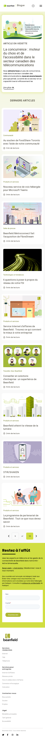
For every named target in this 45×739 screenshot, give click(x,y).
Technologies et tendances (13, 275)
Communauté (8, 135)
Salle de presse (9, 228)
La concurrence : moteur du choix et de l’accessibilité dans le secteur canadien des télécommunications (21, 57)
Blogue (21, 5)
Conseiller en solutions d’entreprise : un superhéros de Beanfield (19, 379)
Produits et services (11, 182)
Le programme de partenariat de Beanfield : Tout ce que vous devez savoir (22, 518)
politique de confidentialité (31, 583)
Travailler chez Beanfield (12, 371)
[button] (41, 6)
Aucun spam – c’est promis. (12, 568)
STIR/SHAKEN (11, 472)
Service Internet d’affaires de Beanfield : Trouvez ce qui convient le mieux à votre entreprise (22, 329)
